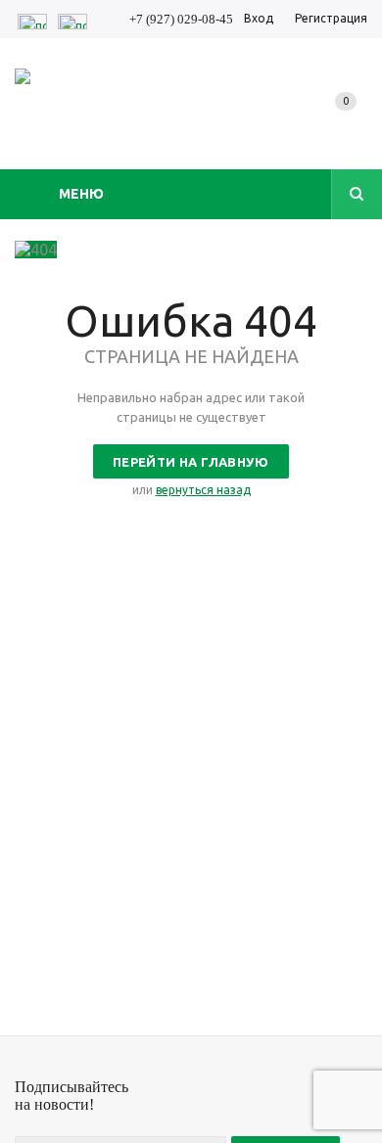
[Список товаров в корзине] (349, 121)
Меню (81, 194)
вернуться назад (203, 489)
